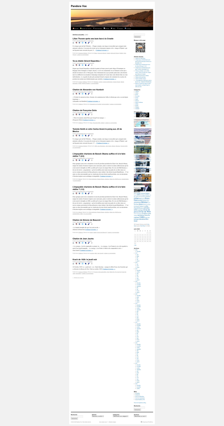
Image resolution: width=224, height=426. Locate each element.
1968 (95, 146)
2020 (136, 250)
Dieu (91, 122)
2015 (136, 294)
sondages (135, 215)
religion (102, 122)
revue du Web (145, 211)
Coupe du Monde (102, 53)
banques (148, 193)
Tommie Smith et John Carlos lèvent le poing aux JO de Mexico (97, 130)
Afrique (139, 193)
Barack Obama (100, 179)
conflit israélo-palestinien (140, 196)
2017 (136, 268)
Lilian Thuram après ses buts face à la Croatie (93, 38)
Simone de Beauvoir (102, 232)
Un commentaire (76, 147)
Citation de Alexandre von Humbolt (88, 89)
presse (142, 208)
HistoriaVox (91, 40)
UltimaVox (90, 91)
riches (135, 213)
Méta (113, 28)
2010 (136, 383)
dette (140, 199)
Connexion (137, 394)
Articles (107, 28)
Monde (80, 179)
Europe (136, 97)
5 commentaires (94, 83)
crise (108, 272)
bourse (96, 272)
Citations (81, 104)
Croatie (108, 53)
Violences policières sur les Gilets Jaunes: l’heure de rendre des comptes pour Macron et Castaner (143, 72)
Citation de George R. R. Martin (142, 75)
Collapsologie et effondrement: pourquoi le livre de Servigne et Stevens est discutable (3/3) (143, 61)
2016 (136, 281)
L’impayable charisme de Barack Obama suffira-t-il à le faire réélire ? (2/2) (99, 154)
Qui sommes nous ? (103, 422)
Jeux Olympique (101, 146)
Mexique (118, 146)
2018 (136, 262)
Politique (85, 82)
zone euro (147, 217)
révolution (144, 213)
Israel (149, 202)
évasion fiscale (116, 82)
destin (91, 232)
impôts (79, 83)
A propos (128, 28)
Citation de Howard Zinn (140, 77)
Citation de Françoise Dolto (85, 110)
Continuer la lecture (102, 50)
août (137, 254)
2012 (135, 193)
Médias (136, 104)
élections (107, 179)
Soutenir (120, 28)
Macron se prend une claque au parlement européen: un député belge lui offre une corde (143, 85)
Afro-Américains (93, 179)
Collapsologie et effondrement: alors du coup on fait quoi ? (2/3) (142, 129)
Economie (137, 96)
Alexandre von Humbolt (95, 104)
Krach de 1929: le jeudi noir (85, 259)
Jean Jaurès (100, 253)
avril (137, 265)
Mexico (113, 146)
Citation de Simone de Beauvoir (87, 220)
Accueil (76, 28)
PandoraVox (91, 63)
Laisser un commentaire (83, 54)
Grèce (147, 200)
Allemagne (143, 193)
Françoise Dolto (96, 122)
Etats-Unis (112, 179)
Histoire (144, 202)
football (121, 53)
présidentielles (125, 179)
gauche (144, 200)
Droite (143, 198)
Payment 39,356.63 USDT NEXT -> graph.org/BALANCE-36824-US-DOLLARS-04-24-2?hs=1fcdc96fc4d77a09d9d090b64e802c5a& (143, 178)
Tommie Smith (123, 146)
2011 (136, 363)
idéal (95, 253)
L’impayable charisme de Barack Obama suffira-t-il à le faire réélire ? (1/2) (99, 187)
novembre (139, 284)
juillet (138, 256)
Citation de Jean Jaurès (83, 238)
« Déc (135, 245)
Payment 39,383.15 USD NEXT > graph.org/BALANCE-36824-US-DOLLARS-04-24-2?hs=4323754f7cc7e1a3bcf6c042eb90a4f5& (143, 167)
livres (144, 204)
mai (137, 259)
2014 (136, 303)
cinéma (100, 82)
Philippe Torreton (86, 83)
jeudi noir (119, 272)
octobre (138, 272)
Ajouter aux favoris (86, 28)
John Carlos (108, 146)
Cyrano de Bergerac (108, 82)
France (136, 99)
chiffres (139, 195)
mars (138, 278)
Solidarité (137, 108)
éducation (142, 219)
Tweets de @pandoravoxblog (140, 402)
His (116, 272)
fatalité (95, 232)
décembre (139, 251)
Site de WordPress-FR (140, 399)
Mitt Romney (118, 179)
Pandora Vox (79, 6)
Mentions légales (112, 422)
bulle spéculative (102, 272)
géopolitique (137, 202)
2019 (136, 253)
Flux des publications (139, 396)
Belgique (96, 82)
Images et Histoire (83, 53)
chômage (143, 195)
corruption (147, 196)
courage (92, 253)
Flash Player (142, 225)
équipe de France (115, 53)
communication (105, 104)
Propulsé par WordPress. (147, 422)
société (149, 213)
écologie (136, 219)
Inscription (137, 393)
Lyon (147, 204)
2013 (136, 322)
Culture (80, 82)
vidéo (81, 213)
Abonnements (98, 28)
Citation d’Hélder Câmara (140, 78)
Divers (136, 94)
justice (141, 204)
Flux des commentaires (140, 398)
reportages (140, 210)
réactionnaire (138, 213)
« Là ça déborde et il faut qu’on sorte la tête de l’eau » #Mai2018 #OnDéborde (142, 172)
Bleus (95, 53)
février (138, 267)
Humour (137, 100)
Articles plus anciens (78, 277)
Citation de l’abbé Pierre (140, 58)
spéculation (78, 273)
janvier (138, 261)
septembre (139, 286)
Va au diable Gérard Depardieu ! (87, 61)
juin (137, 257)
